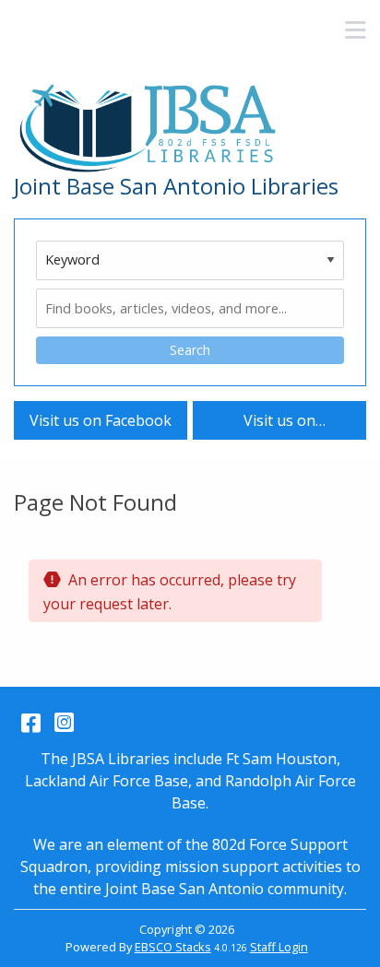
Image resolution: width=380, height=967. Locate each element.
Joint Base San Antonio (184, 889)
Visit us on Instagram (279, 424)
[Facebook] (31, 721)
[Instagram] (64, 721)
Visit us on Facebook (101, 420)
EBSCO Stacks (173, 946)
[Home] (152, 128)
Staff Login (279, 946)
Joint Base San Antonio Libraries (176, 186)
